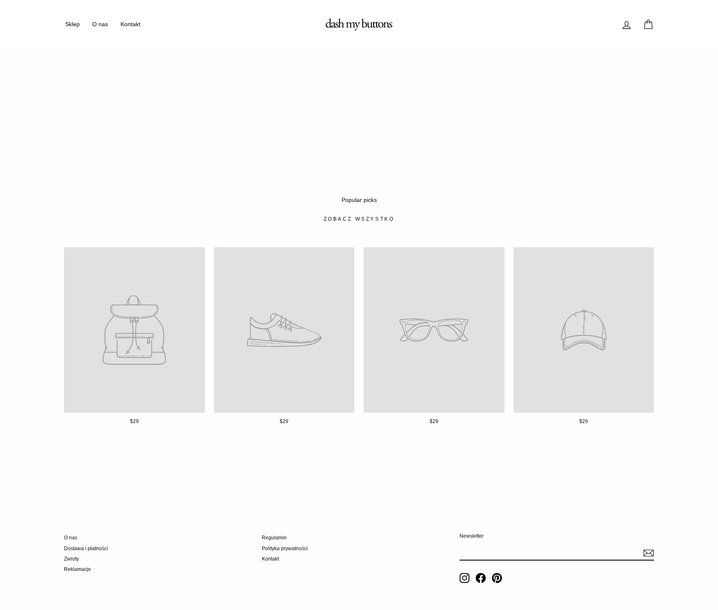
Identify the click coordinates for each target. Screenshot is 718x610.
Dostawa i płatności (86, 548)
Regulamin (274, 538)
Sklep (72, 24)
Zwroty (71, 559)
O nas (100, 24)
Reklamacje (77, 569)
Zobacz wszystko (359, 219)
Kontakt (130, 24)
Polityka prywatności (285, 548)
